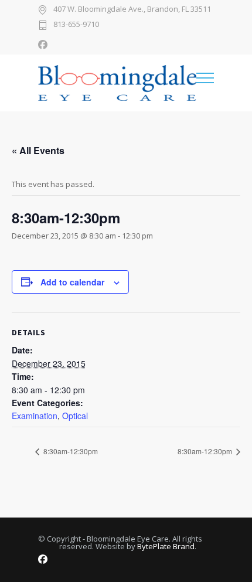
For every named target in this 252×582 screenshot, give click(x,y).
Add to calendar (72, 282)
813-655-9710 (76, 25)
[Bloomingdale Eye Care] (117, 83)
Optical (75, 415)
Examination (34, 415)
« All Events (38, 150)
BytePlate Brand (166, 546)
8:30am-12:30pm (70, 451)
